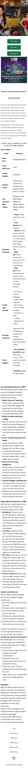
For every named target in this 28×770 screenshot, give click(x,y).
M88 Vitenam (14, 752)
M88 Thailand (14, 742)
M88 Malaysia (14, 733)
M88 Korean (14, 738)
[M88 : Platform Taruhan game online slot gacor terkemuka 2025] (4, 4)
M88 (19, 107)
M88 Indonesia (14, 747)
